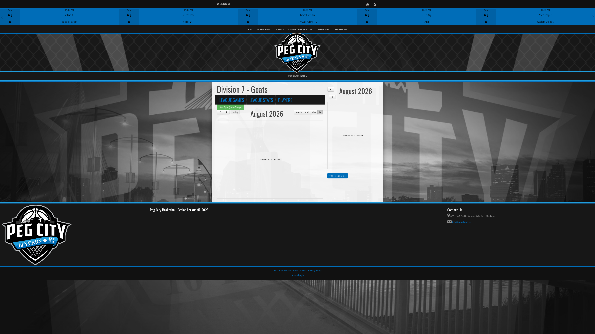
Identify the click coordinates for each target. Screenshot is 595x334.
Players (285, 100)
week (307, 112)
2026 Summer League (297, 76)
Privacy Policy (315, 270)
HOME (250, 29)
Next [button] (593, 16)
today (235, 112)
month (299, 112)
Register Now (341, 29)
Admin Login (297, 275)
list (320, 112)
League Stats (261, 100)
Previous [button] (2, 17)
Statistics (279, 29)
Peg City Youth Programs (300, 29)
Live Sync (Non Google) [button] (230, 107)
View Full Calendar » (337, 175)
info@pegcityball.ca (461, 221)
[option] (59, 17)
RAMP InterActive (282, 270)
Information (262, 29)
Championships (324, 29)
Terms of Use (299, 270)
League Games (231, 100)
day (314, 112)
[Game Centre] (60, 19)
